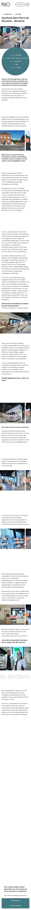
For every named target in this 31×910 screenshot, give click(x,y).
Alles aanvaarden (15, 905)
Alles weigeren (15, 900)
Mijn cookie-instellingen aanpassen (15, 895)
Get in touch (20, 4)
